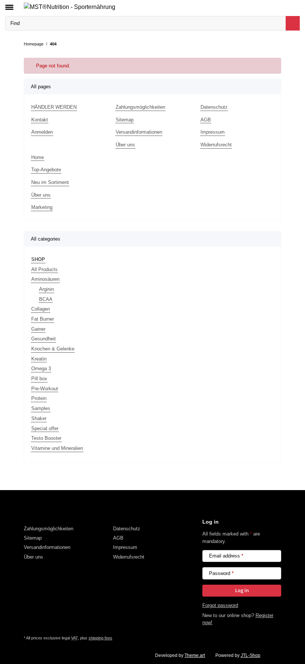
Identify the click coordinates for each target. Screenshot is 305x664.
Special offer (44, 428)
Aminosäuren (45, 279)
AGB (205, 120)
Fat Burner (42, 319)
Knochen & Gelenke (52, 349)
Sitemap (125, 120)
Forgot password (220, 605)
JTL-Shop (250, 655)
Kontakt (39, 120)
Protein (38, 398)
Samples (40, 408)
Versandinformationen (139, 132)
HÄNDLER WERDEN (54, 107)
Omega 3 (41, 368)
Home (37, 157)
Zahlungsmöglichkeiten (140, 107)
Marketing (41, 207)
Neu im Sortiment (50, 182)
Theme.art (194, 655)
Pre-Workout (44, 388)
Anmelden (42, 132)
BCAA (45, 299)
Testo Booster (46, 438)
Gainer (38, 329)
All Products (44, 269)
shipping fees (100, 638)
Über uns (125, 144)
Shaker (38, 418)
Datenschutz (214, 107)
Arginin (46, 289)
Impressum (212, 132)
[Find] (293, 23)
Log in (242, 590)
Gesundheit (43, 338)
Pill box (39, 378)
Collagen (40, 309)
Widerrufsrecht (216, 144)
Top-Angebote (46, 169)
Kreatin (38, 359)
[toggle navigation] (9, 4)
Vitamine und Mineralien (57, 448)
